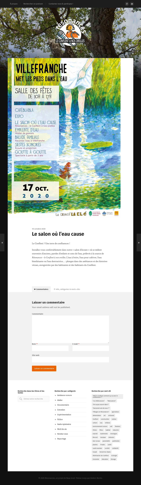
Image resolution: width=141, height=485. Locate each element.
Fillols (95, 430)
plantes (95, 444)
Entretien (61, 410)
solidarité (115, 448)
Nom (34, 344)
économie (96, 459)
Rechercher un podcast (33, 4)
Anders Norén (96, 478)
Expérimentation (64, 415)
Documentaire (63, 405)
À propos (14, 4)
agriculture (115, 412)
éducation (105, 459)
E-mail (75, 344)
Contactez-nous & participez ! (61, 4)
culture (95, 423)
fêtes (101, 430)
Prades (102, 444)
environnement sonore (100, 426)
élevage (113, 459)
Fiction (60, 419)
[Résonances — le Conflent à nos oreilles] (70, 32)
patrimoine (115, 441)
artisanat (111, 415)
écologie (114, 455)
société (107, 448)
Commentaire (37, 314)
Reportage (61, 439)
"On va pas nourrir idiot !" (101, 404)
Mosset (95, 437)
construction (105, 419)
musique (103, 437)
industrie (116, 430)
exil (111, 426)
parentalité (106, 441)
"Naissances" (111, 401)
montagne (113, 434)
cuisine (114, 419)
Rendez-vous (62, 434)
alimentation (97, 415)
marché (95, 434)
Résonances (50, 478)
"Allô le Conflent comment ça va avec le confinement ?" (105, 396)
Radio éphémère (64, 424)
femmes (117, 426)
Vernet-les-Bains (105, 452)
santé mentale (97, 448)
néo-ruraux (96, 441)
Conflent (95, 419)
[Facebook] (127, 4)
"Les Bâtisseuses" (99, 401)
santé (109, 444)
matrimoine (104, 434)
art (105, 415)
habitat (108, 430)
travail (95, 452)
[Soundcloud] (132, 4)
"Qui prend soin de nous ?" (101, 408)
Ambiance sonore (64, 395)
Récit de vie (62, 429)
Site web (35, 355)
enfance (107, 423)
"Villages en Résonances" (101, 412)
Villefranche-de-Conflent (101, 455)
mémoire (111, 437)
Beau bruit (70, 478)
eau (101, 423)
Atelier (60, 400)
